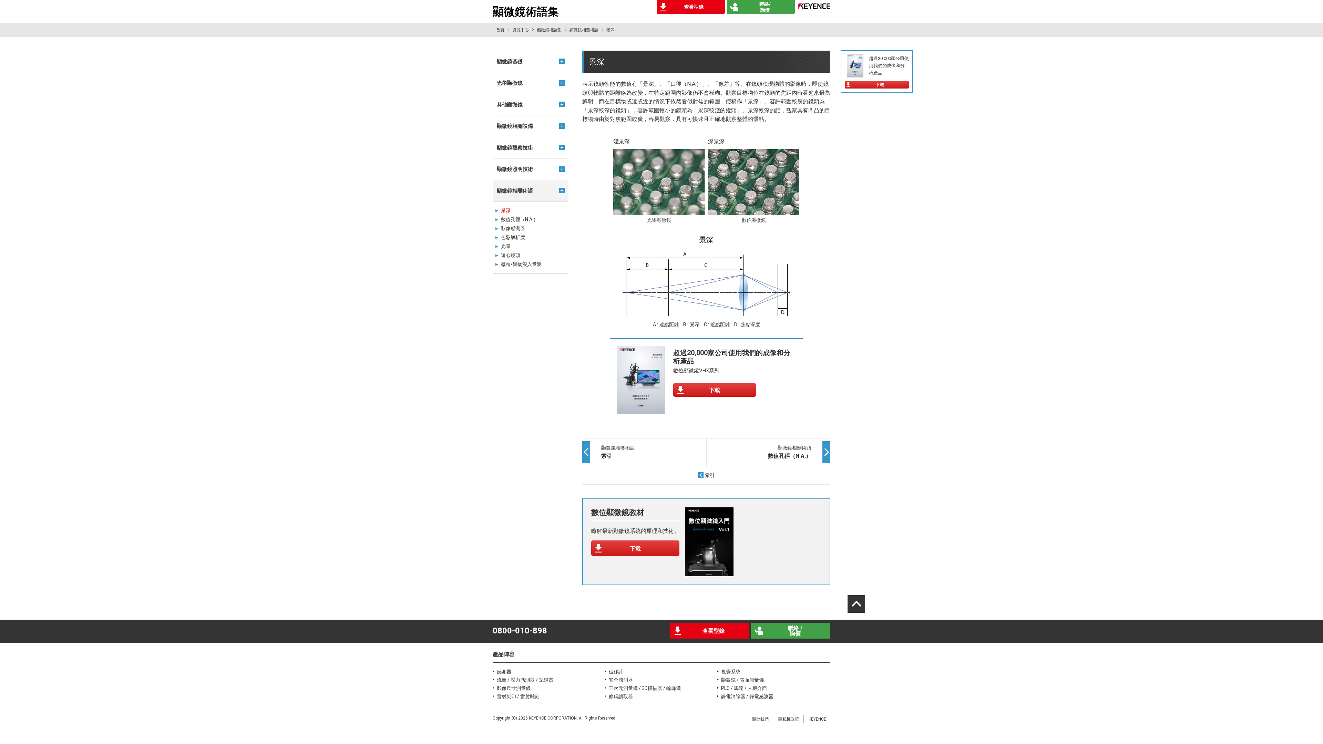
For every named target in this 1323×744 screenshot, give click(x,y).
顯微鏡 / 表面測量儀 (742, 680)
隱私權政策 (788, 719)
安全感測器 (621, 680)
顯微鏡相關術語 (584, 30)
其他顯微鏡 (510, 105)
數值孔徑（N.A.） (519, 219)
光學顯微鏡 (510, 83)
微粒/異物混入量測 (521, 264)
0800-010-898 (520, 631)
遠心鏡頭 (510, 255)
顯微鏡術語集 (549, 30)
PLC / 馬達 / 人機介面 (744, 688)
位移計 (616, 671)
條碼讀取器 (621, 696)
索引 (710, 475)
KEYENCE (817, 719)
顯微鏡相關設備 (515, 126)
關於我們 (760, 719)
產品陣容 (504, 654)
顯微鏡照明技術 (515, 169)
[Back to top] (856, 604)
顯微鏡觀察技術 (515, 148)
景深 (506, 210)
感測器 (504, 671)
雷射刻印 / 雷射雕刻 (518, 696)
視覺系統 (730, 671)
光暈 (506, 246)
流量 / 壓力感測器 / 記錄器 (525, 680)
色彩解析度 (513, 237)
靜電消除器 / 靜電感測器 (747, 696)
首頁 (500, 30)
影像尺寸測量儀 (514, 688)
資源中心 (520, 30)
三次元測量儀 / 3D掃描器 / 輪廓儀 (645, 688)
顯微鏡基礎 (510, 62)
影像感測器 (513, 228)
